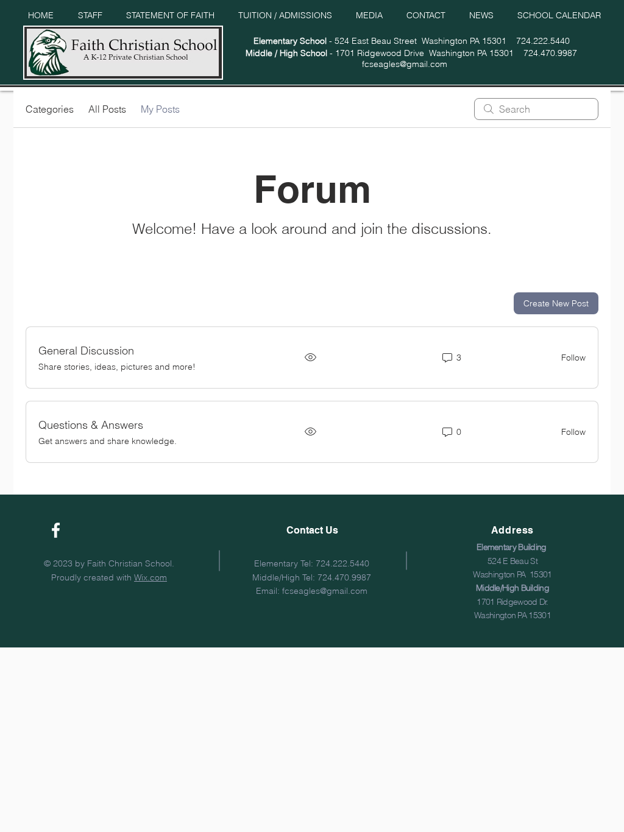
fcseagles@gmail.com (404, 63)
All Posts (107, 109)
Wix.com (150, 577)
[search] (536, 109)
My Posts (160, 109)
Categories (50, 109)
